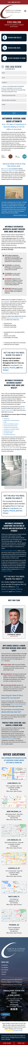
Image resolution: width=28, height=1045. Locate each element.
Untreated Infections (9, 434)
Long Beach (14, 508)
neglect (8, 318)
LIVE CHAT (7, 1043)
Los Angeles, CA (14, 840)
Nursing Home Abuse (14, 48)
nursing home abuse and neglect (10, 170)
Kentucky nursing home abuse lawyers (11, 982)
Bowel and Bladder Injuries (11, 424)
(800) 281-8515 (16, 2)
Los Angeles (11, 589)
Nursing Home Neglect (15, 37)
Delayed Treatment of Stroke (17, 58)
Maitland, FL (14, 897)
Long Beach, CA (14, 783)
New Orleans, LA (14, 811)
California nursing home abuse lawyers (11, 979)
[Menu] (25, 11)
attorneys (6, 168)
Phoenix (12, 511)
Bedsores (6, 418)
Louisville (4, 591)
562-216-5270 (14, 1002)
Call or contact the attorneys (18, 704)
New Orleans (16, 591)
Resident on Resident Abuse (11, 429)
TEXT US (21, 1043)
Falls (5, 422)
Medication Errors (9, 431)
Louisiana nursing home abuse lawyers (11, 984)
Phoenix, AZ (14, 925)
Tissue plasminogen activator (9, 550)
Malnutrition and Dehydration (11, 420)
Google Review (18, 1030)
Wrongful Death (8, 432)
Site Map (8, 1039)
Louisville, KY (14, 868)
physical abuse (15, 318)
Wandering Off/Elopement (11, 427)
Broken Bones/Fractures (10, 425)
